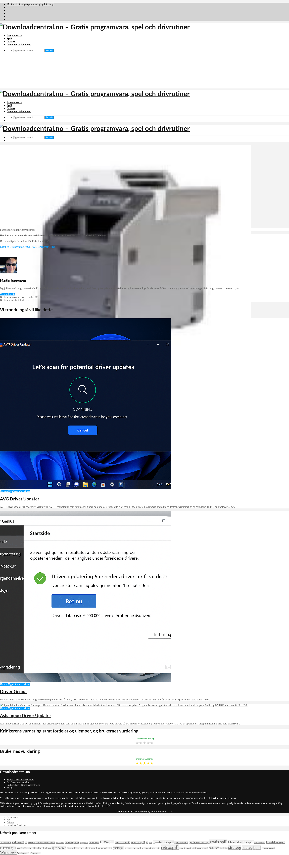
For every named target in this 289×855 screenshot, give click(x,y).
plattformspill (91, 848)
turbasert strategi (268, 848)
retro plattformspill (151, 848)
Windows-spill (23, 853)
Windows (8, 852)
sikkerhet (214, 847)
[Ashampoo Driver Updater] (124, 705)
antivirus (31, 842)
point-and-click (105, 848)
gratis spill (218, 841)
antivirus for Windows (45, 842)
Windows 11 (35, 853)
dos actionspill (122, 842)
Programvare (14, 35)
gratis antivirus (181, 842)
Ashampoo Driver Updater (25, 716)
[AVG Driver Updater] (85, 488)
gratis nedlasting (199, 842)
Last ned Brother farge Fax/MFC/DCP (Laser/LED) (27, 246)
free (150, 843)
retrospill (170, 847)
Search (49, 117)
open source (59, 847)
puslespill (118, 847)
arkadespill (60, 843)
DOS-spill (107, 842)
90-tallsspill (5, 842)
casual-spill (94, 842)
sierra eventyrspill (201, 848)
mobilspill (35, 848)
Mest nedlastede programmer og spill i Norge (30, 4)
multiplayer (45, 848)
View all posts (7, 294)
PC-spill (71, 848)
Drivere (11, 41)
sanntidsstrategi (186, 848)
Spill (9, 38)
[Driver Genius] (85, 681)
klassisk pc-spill (275, 842)
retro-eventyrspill (133, 848)
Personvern (79, 848)
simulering (223, 848)
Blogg (9, 787)
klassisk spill (8, 847)
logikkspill (25, 848)
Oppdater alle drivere (19, 491)
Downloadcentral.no (161, 811)
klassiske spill (259, 842)
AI (26, 842)
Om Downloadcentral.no (18, 782)
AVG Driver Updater (19, 499)
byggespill (84, 843)
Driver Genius (13, 692)
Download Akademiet (19, 44)
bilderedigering (72, 842)
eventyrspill (138, 842)
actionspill (18, 842)
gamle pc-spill (163, 842)
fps (147, 842)
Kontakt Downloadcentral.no (20, 779)
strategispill (251, 847)
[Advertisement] (144, 65)
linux (19, 848)
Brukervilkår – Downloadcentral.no (23, 785)
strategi (234, 847)
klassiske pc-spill (241, 842)
